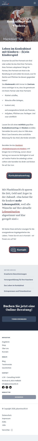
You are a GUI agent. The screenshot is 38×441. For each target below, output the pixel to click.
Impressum (6, 418)
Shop (4, 345)
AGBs (4, 422)
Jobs (4, 425)
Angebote (5, 342)
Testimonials (7, 364)
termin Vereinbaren (19, 319)
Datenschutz (7, 415)
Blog (4, 361)
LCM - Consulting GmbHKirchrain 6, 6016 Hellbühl (11, 379)
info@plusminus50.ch (10, 384)
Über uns (5, 348)
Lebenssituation (11, 211)
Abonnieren (19, 397)
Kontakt (5, 352)
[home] (5, 3)
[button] (35, 3)
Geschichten (6, 368)
